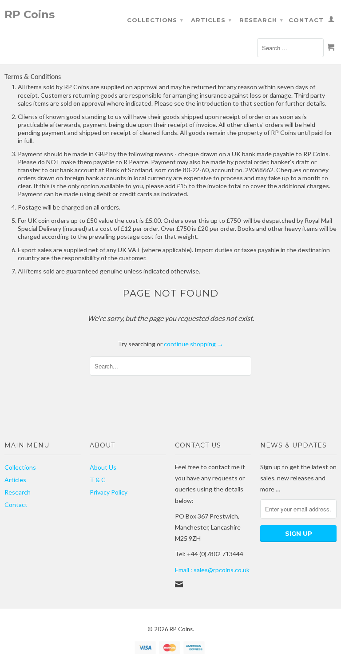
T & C (98, 479)
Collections (155, 20)
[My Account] (331, 21)
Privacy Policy (108, 492)
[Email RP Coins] (179, 584)
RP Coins (29, 14)
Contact (306, 20)
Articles (211, 20)
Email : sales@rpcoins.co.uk (212, 570)
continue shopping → (193, 344)
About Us (103, 467)
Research (261, 20)
